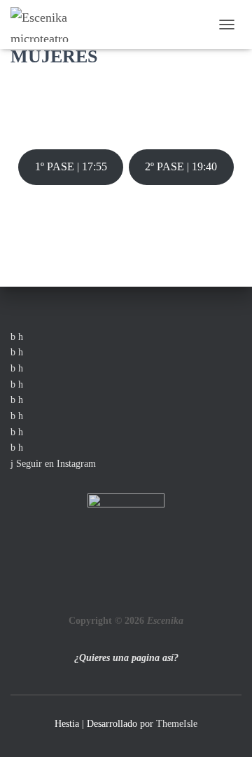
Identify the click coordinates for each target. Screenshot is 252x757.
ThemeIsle (176, 723)
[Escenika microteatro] (46, 24)
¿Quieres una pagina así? (126, 658)
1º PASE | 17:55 (71, 166)
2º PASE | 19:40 (181, 166)
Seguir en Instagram (54, 463)
